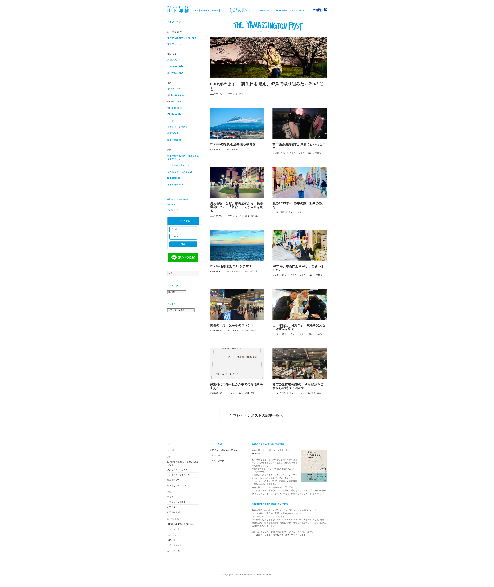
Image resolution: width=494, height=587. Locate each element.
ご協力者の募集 (280, 10)
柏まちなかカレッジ (177, 184)
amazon (256, 453)
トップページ (174, 21)
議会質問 (173, 178)
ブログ (170, 120)
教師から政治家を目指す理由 (182, 37)
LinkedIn (176, 114)
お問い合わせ (264, 10)
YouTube (176, 101)
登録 (183, 244)
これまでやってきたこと (179, 171)
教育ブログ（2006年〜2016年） (178, 199)
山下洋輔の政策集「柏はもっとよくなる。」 (183, 157)
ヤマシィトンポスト (177, 126)
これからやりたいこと (178, 165)
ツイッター (171, 204)
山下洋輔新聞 (174, 139)
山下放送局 (173, 133)
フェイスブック (172, 210)
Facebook (177, 107)
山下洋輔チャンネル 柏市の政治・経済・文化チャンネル (279, 535)
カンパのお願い (297, 10)
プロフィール (174, 44)
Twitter (175, 88)
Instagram (177, 94)
